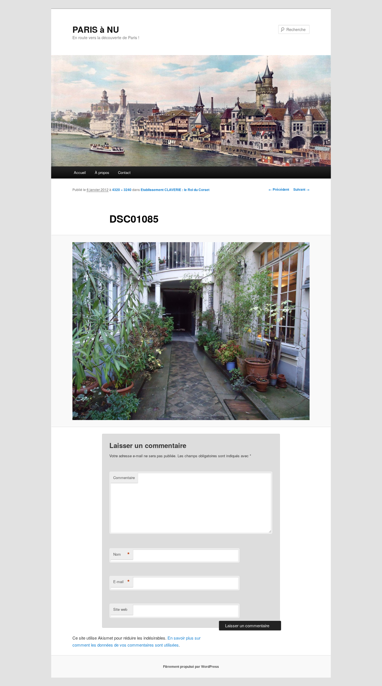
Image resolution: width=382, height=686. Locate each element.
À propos (102, 172)
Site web (120, 609)
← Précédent (278, 189)
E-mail (121, 581)
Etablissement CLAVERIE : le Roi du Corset (175, 189)
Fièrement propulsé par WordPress (191, 666)
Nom (121, 554)
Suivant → (301, 189)
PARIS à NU (95, 29)
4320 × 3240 (121, 189)
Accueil (80, 172)
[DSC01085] (191, 331)
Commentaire (124, 477)
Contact (124, 172)
